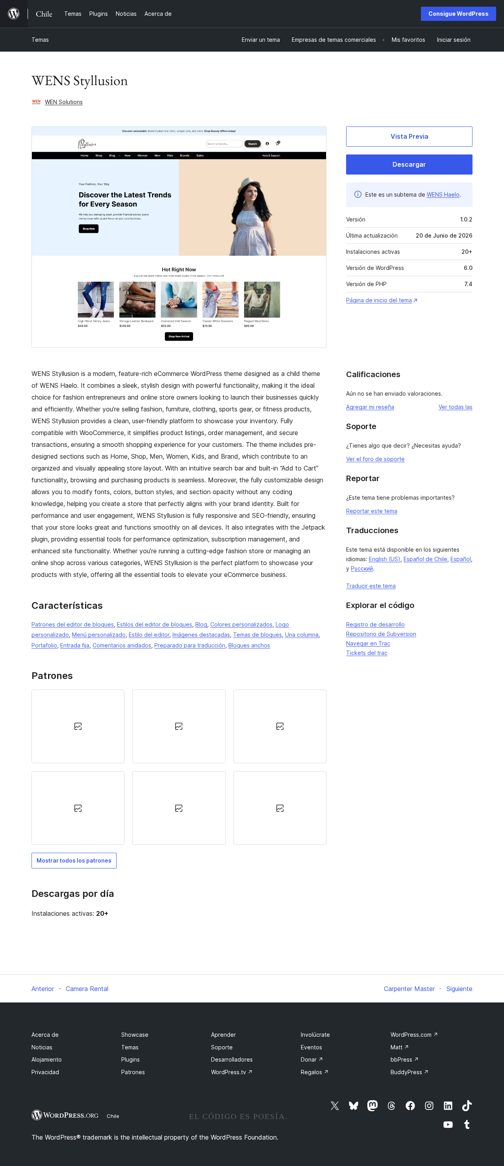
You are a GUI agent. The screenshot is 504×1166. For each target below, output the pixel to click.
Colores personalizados (241, 624)
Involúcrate (315, 1034)
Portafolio (44, 645)
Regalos (315, 1072)
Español (460, 559)
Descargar (409, 164)
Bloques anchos (249, 645)
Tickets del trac (366, 652)
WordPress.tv (232, 1072)
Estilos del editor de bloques (154, 624)
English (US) (384, 559)
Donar (312, 1059)
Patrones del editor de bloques (73, 624)
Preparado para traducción (189, 645)
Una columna (302, 634)
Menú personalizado (99, 634)
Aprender (223, 1034)
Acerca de (45, 1034)
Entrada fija (74, 645)
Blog (201, 624)
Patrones (133, 1072)
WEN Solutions (64, 102)
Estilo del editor (149, 634)
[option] (78, 726)
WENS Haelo (443, 194)
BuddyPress (410, 1072)
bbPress (405, 1059)
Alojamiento (47, 1059)
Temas (40, 39)
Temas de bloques (257, 634)
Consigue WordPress (458, 13)
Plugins (130, 1059)
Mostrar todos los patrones (74, 860)
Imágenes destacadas (201, 634)
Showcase (134, 1034)
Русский (362, 568)
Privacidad (45, 1072)
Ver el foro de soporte (375, 459)
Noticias (42, 1047)
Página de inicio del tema (379, 300)
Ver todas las (455, 407)
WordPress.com (414, 1034)
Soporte (222, 1047)
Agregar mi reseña (370, 407)
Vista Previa (409, 136)
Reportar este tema (371, 511)
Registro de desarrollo (375, 624)
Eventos (311, 1047)
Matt (400, 1047)
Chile (113, 1116)
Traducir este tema (371, 585)
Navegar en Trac (368, 643)
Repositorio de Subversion (381, 633)
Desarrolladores (232, 1059)
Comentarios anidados (122, 645)
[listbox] (179, 767)
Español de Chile (425, 559)
